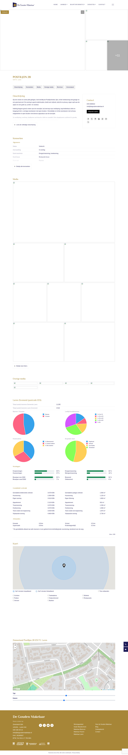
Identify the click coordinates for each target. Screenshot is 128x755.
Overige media (48, 87)
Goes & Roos (56, 752)
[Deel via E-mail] (106, 119)
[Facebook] (40, 725)
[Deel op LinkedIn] (98, 119)
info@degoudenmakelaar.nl (95, 106)
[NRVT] (48, 743)
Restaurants (87, 598)
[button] (64, 565)
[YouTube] (48, 725)
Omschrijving (18, 87)
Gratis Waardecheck (80, 727)
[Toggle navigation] (112, 4)
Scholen (16, 595)
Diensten (91, 4)
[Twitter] (44, 725)
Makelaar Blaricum (79, 729)
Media (39, 87)
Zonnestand (70, 87)
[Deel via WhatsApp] (102, 119)
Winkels (86, 595)
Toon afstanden (104, 591)
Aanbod (63, 4)
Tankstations (53, 595)
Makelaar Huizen (79, 731)
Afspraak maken (93, 111)
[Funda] (20, 743)
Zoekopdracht (99, 729)
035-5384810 (91, 104)
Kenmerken (29, 87)
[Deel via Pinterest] (95, 119)
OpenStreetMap (111, 689)
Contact (102, 4)
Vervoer (16, 600)
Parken (16, 598)
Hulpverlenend (53, 598)
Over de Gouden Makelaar (103, 724)
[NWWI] (42, 743)
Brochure (60, 87)
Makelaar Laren (78, 734)
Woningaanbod (78, 724)
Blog (96, 727)
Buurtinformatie (77, 4)
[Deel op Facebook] (88, 119)
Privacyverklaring (76, 752)
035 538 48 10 (18, 730)
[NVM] (14, 743)
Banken (51, 600)
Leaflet (103, 689)
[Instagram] (52, 725)
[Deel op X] (91, 119)
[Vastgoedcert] (31, 743)
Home (56, 4)
